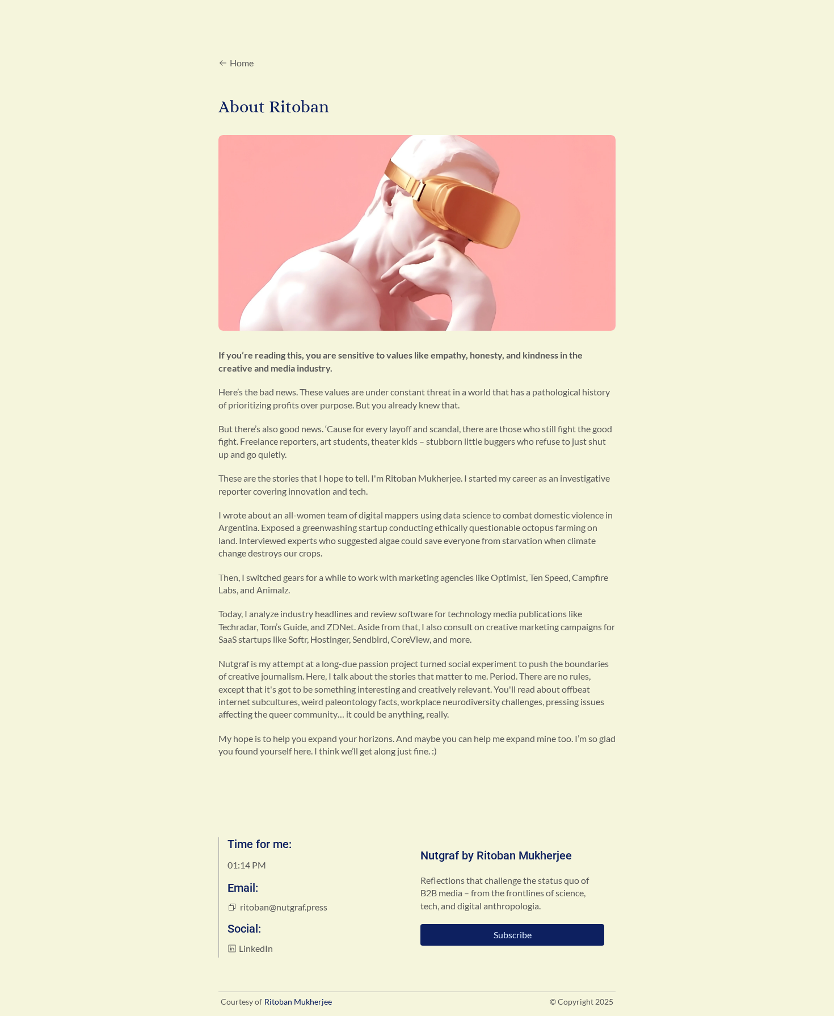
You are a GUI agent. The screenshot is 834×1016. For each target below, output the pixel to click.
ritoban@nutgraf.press (277, 907)
